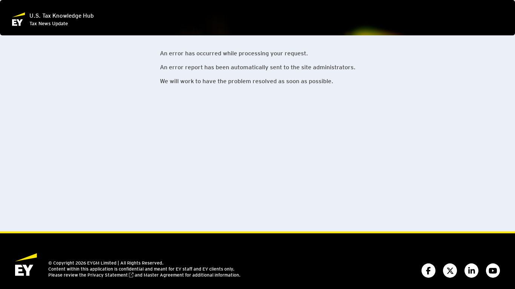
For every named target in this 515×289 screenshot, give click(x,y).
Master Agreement (164, 275)
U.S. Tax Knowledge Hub (61, 15)
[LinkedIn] (471, 270)
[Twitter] (450, 270)
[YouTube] (493, 270)
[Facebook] (428, 270)
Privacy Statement (107, 275)
